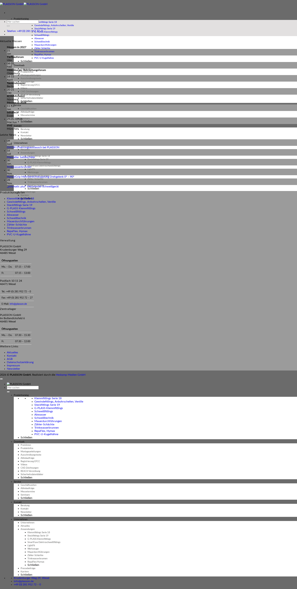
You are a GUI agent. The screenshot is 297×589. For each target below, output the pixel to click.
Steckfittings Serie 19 (19, 205)
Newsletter (13, 368)
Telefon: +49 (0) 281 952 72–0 (25, 31)
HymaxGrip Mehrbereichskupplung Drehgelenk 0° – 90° (40, 176)
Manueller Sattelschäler (21, 157)
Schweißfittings (16, 211)
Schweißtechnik (16, 218)
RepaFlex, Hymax (17, 231)
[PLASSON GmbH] (23, 4)
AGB (10, 359)
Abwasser (13, 215)
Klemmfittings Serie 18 (20, 198)
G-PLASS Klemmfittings (21, 208)
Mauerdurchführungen (20, 221)
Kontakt (11, 355)
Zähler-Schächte (17, 224)
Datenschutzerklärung (20, 362)
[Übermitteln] (8, 25)
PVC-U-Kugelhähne (44, 58)
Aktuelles (12, 352)
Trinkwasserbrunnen (19, 167)
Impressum (13, 365)
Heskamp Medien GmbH (70, 374)
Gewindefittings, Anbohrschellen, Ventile (31, 201)
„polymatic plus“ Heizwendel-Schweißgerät (33, 186)
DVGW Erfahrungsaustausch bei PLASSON (33, 147)
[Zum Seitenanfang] (1, 378)
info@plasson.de (18, 304)
